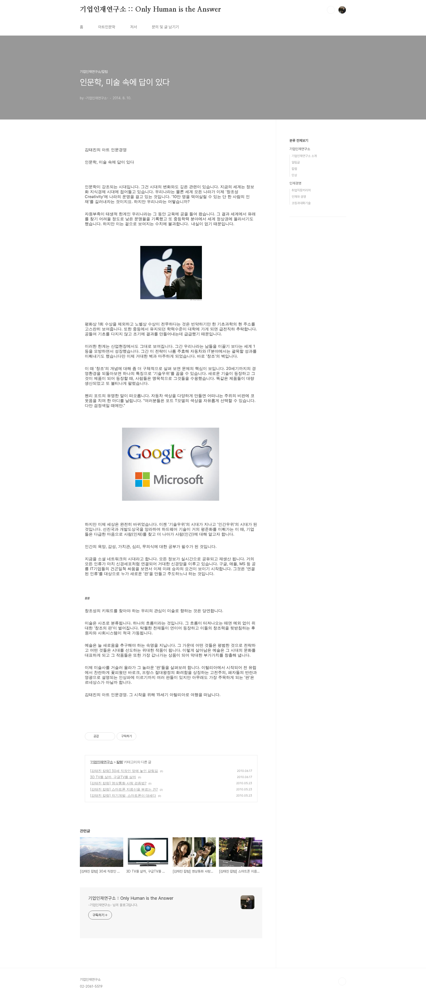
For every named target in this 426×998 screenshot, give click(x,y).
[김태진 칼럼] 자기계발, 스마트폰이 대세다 (123, 795)
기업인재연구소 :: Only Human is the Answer (150, 9)
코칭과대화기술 (301, 203)
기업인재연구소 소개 (304, 156)
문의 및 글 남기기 (165, 27)
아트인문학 (106, 27)
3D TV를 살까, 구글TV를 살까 (113, 777)
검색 (331, 10)
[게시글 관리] (109, 736)
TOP (342, 981)
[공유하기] (103, 736)
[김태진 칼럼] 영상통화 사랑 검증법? (118, 783)
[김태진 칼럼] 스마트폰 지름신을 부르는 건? (124, 789)
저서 (133, 27)
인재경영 (295, 183)
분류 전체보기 (298, 140)
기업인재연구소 (101, 762)
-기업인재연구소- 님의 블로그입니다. (113, 905)
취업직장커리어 (301, 190)
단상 (294, 175)
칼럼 (119, 762)
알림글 (296, 162)
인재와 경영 (299, 197)
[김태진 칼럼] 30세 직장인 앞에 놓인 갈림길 (124, 771)
